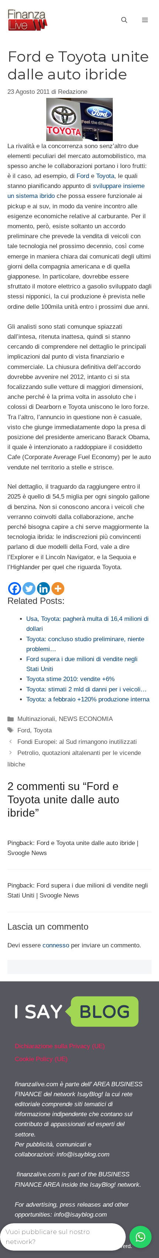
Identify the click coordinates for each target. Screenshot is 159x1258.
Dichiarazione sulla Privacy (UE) (60, 1046)
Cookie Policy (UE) (41, 1059)
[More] (57, 588)
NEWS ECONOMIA (86, 718)
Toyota (105, 176)
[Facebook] (14, 588)
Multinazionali (36, 718)
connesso (56, 945)
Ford (83, 176)
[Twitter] (29, 588)
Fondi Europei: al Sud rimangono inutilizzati (77, 741)
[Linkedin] (43, 588)
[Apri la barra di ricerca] (124, 20)
